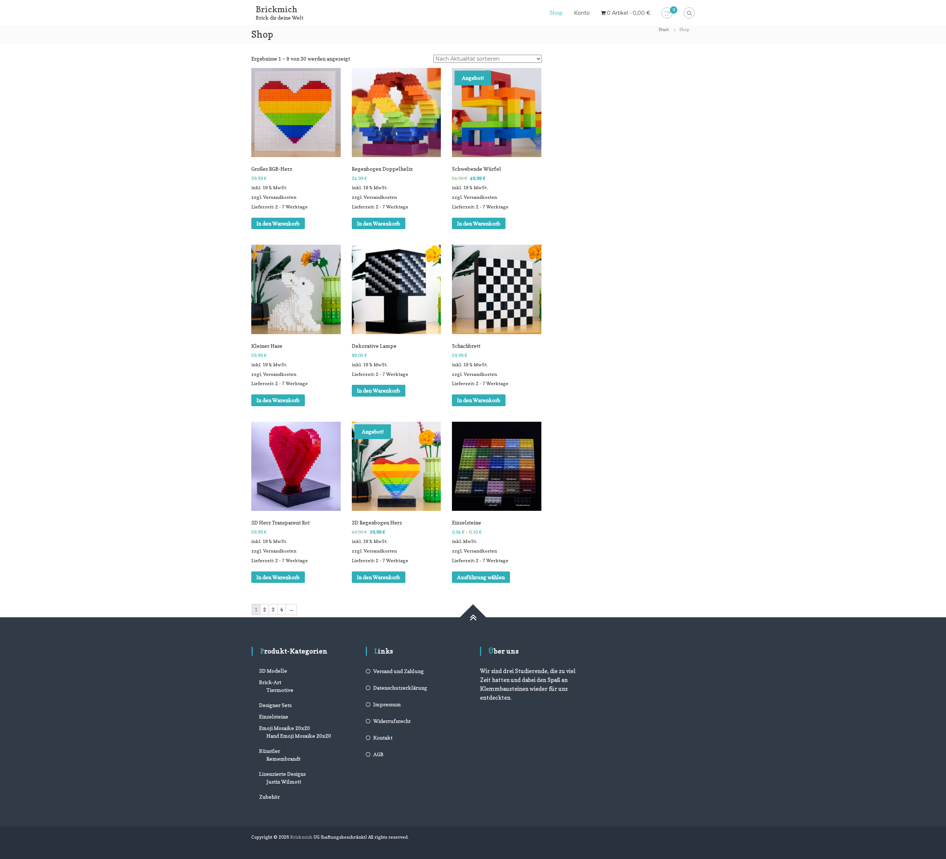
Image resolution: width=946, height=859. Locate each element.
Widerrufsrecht (392, 721)
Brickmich (276, 9)
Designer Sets (275, 705)
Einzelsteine (273, 716)
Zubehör (269, 797)
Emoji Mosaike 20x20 (284, 728)
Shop (556, 13)
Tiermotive (279, 690)
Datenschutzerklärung (400, 688)
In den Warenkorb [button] (278, 223)
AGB (378, 754)
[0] (667, 13)
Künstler (269, 751)
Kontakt (382, 737)
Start (664, 29)
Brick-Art (270, 682)
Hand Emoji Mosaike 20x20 (298, 736)
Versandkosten (279, 197)
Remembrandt (283, 759)
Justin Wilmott (283, 781)
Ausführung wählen (481, 577)
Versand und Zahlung (398, 671)
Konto (582, 13)
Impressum (387, 704)
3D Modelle (273, 671)
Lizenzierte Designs (282, 774)
